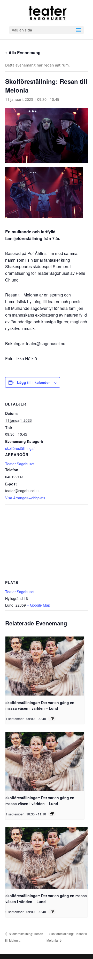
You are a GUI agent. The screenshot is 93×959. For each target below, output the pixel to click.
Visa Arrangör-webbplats (25, 497)
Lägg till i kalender (33, 382)
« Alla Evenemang (23, 52)
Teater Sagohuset (19, 463)
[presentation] (44, 666)
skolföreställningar (20, 448)
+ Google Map (38, 605)
